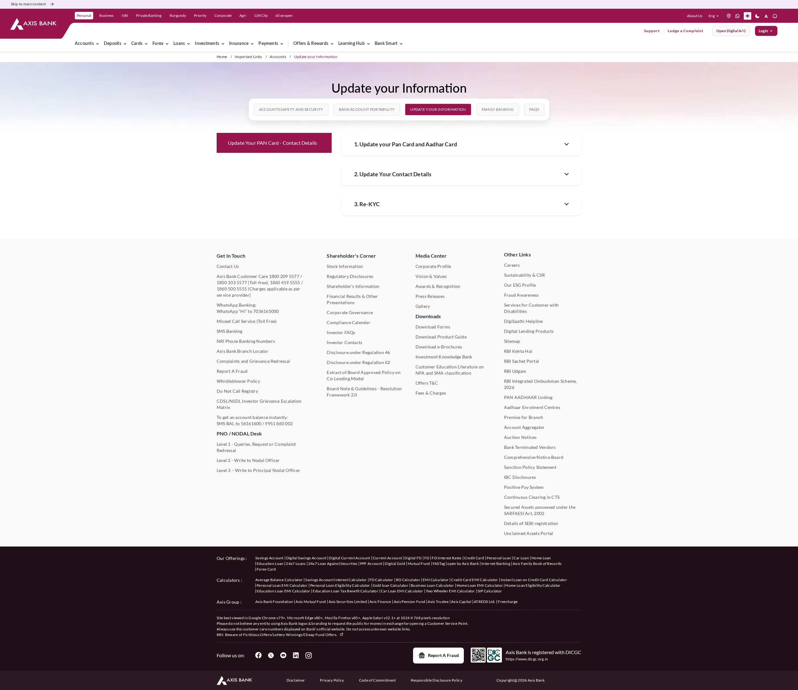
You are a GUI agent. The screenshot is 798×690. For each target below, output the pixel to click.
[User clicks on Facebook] (258, 655)
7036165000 (266, 311)
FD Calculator (381, 579)
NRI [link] (125, 15)
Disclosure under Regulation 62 (358, 362)
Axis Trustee (438, 601)
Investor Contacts (344, 342)
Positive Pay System (524, 487)
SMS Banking (230, 331)
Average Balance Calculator (279, 579)
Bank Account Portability (367, 109)
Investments (207, 43)
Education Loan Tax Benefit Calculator (345, 591)
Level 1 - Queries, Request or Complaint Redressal (256, 447)
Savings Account (269, 558)
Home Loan (541, 558)
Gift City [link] (261, 15)
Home (222, 56)
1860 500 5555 (232, 288)
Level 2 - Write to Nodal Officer (248, 460)
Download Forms (433, 326)
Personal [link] (84, 15)
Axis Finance (380, 601)
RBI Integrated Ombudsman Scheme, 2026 (540, 384)
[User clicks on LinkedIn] (296, 655)
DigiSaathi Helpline (523, 321)
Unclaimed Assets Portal (528, 533)
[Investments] (223, 44)
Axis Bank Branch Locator (242, 351)
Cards (136, 43)
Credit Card (474, 558)
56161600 (251, 423)
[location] (728, 15)
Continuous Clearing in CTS (532, 497)
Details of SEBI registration (531, 523)
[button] (715, 16)
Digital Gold (395, 563)
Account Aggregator (524, 427)
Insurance (238, 43)
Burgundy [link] (178, 15)
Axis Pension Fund (409, 601)
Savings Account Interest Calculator (336, 579)
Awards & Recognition (438, 286)
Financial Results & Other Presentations (352, 299)
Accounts (84, 43)
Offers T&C (427, 383)
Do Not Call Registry (237, 391)
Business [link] (106, 15)
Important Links (248, 56)
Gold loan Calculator (390, 585)
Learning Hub (351, 43)
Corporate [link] (223, 15)
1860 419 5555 (285, 282)
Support (652, 30)
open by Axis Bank (462, 563)
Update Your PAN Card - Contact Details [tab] (272, 143)
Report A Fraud (232, 371)
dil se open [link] (284, 15)
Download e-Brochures (439, 346)
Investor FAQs (341, 332)
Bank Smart (386, 43)
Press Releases (430, 296)
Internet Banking (495, 563)
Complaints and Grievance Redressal (253, 361)
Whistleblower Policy (238, 381)
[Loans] (188, 44)
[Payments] (282, 44)
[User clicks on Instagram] (308, 655)
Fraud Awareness (521, 295)
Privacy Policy (332, 680)
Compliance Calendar (348, 322)
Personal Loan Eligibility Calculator (340, 585)
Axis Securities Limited (348, 601)
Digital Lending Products (529, 331)
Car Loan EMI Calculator (402, 591)
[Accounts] (97, 44)
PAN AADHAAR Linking (528, 397)
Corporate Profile (433, 266)
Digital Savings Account (306, 558)
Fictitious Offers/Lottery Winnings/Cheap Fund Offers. (290, 634)
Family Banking (498, 109)
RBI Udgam (515, 371)
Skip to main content (28, 4)
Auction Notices (520, 437)
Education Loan (270, 563)
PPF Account (371, 563)
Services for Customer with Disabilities (531, 308)
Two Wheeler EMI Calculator (450, 591)
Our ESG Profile (520, 285)
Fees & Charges (431, 393)
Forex (157, 43)
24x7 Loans (295, 563)
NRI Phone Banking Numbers (246, 341)
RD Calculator (408, 579)
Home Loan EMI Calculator (480, 585)
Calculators (228, 580)
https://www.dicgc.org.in (527, 659)
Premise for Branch (523, 417)
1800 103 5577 (232, 282)
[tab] (291, 109)
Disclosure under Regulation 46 (358, 352)
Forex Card (266, 569)
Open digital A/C (731, 30)
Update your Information (438, 109)
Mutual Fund (419, 563)
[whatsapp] (737, 15)
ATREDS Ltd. (485, 601)
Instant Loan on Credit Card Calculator (534, 579)
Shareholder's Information (353, 286)
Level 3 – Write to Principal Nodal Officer (258, 470)
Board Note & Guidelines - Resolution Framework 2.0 (364, 391)
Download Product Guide (441, 336)
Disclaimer (295, 680)
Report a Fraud (443, 655)
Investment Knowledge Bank (444, 356)
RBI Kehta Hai (518, 351)
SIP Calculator (490, 591)
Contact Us (228, 266)
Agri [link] (242, 15)
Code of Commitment (377, 680)
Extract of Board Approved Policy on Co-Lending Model (363, 375)
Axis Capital (461, 601)
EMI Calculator (436, 579)
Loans (179, 43)
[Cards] (146, 44)
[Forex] (167, 44)
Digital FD (412, 558)
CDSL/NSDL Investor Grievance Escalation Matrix (259, 404)
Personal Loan (499, 558)
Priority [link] (200, 15)
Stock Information (345, 266)
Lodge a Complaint (686, 30)
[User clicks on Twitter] (271, 655)
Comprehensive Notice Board (533, 457)
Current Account (387, 558)
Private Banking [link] (148, 15)
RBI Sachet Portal (521, 361)
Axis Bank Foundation (274, 601)
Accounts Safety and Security (291, 109)
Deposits (112, 43)
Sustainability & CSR (524, 275)
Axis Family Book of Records (537, 563)
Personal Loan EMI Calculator (282, 585)
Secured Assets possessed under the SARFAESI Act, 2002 (539, 510)
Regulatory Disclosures (350, 276)
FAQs (534, 109)
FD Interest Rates (446, 558)
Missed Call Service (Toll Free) (246, 321)
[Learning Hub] (368, 44)
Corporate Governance (350, 312)
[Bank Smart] (401, 44)
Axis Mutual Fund (311, 601)
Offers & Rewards (310, 43)
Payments (268, 43)
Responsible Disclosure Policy (436, 680)
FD (427, 558)
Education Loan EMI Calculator (283, 591)
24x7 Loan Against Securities (333, 563)
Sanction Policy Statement (530, 467)
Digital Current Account (349, 558)
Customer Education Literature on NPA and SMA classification (450, 370)
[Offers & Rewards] (332, 44)
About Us (694, 15)
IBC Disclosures (520, 477)
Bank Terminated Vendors (530, 447)
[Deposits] (125, 44)
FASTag (439, 563)
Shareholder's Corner (351, 256)
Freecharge (507, 601)
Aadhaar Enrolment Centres (532, 407)
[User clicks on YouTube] (283, 655)
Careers (512, 265)
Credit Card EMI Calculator (474, 579)
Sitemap (512, 341)
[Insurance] (252, 44)
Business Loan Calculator (432, 585)
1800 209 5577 (284, 276)
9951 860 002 (279, 423)
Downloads (428, 316)
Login (763, 30)
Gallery (423, 306)
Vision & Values (431, 276)
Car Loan (521, 558)
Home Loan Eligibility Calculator (532, 585)
